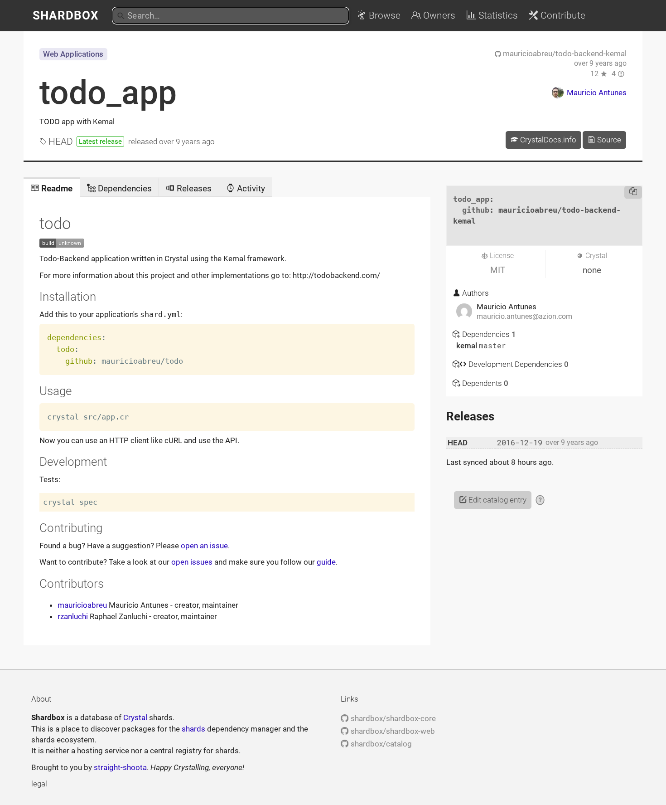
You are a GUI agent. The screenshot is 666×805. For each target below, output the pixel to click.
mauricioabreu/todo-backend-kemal (564, 53)
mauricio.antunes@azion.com (524, 316)
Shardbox (66, 15)
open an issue (204, 545)
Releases (193, 188)
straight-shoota (120, 767)
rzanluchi (73, 616)
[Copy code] (633, 192)
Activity (250, 188)
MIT (497, 270)
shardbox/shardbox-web (391, 731)
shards (193, 728)
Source (608, 139)
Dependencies (124, 188)
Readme (55, 188)
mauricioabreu (82, 605)
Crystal (135, 717)
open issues (191, 561)
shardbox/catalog (380, 743)
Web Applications (73, 54)
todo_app (108, 92)
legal (39, 783)
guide (326, 561)
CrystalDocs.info (547, 139)
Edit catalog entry (496, 499)
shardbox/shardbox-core (392, 718)
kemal (467, 345)
